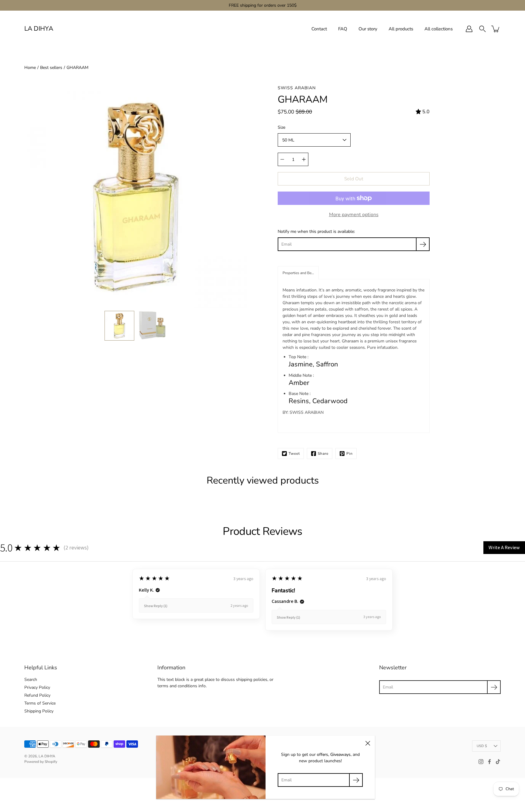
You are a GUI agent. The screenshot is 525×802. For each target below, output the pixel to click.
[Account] (469, 29)
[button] (298, 272)
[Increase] (303, 159)
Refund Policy (37, 695)
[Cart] (496, 29)
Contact (319, 29)
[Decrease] (282, 159)
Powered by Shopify (40, 761)
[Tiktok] (498, 761)
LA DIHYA (38, 28)
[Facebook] (489, 761)
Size (281, 127)
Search (30, 679)
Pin (349, 453)
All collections (438, 29)
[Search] (482, 29)
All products (401, 29)
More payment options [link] (354, 214)
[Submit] (494, 687)
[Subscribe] (423, 244)
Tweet (294, 453)
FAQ (342, 29)
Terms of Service (40, 703)
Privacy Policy (37, 687)
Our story (368, 29)
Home (30, 67)
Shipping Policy (38, 711)
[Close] (367, 743)
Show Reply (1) (155, 605)
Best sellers (51, 67)
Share (323, 453)
